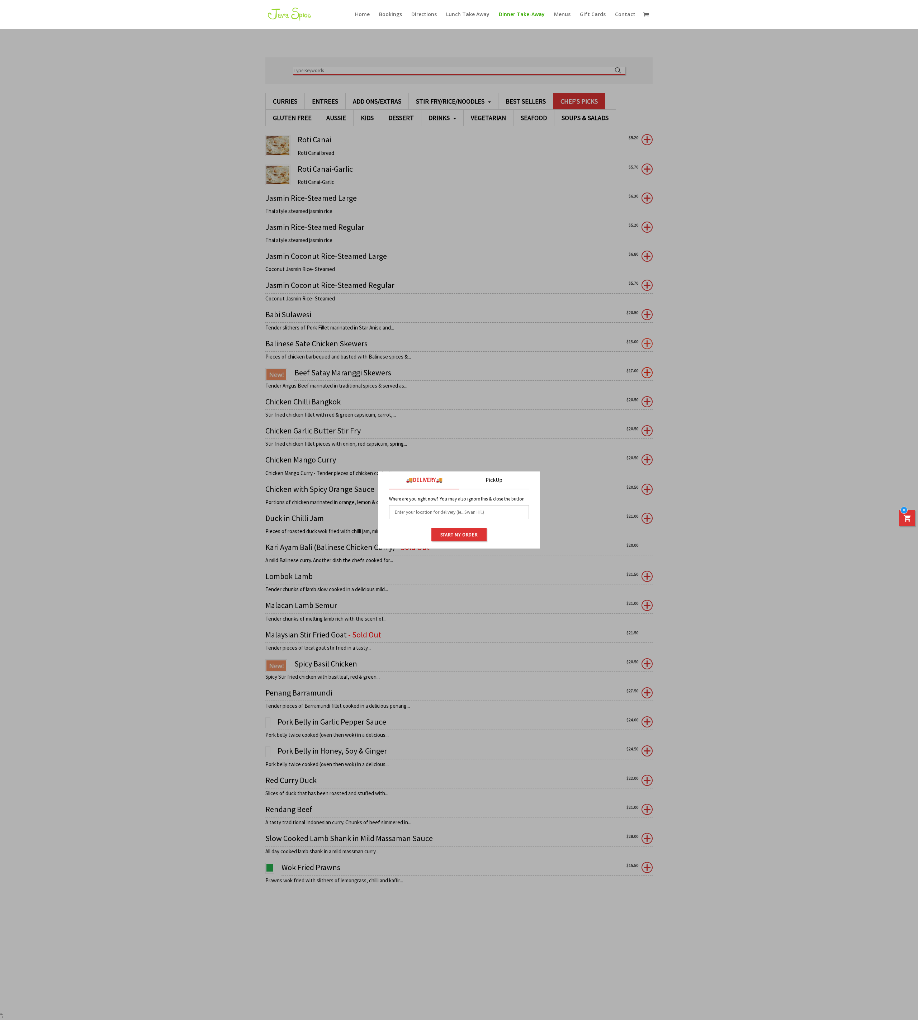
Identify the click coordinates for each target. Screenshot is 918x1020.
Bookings (390, 15)
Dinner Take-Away (522, 15)
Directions (424, 15)
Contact (625, 15)
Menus (562, 15)
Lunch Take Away (467, 15)
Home (362, 15)
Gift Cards (593, 15)
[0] (907, 520)
